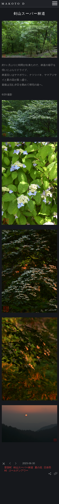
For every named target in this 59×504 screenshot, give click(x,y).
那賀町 (8, 467)
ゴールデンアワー (18, 470)
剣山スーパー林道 (23, 467)
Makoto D (13, 3)
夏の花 (38, 467)
